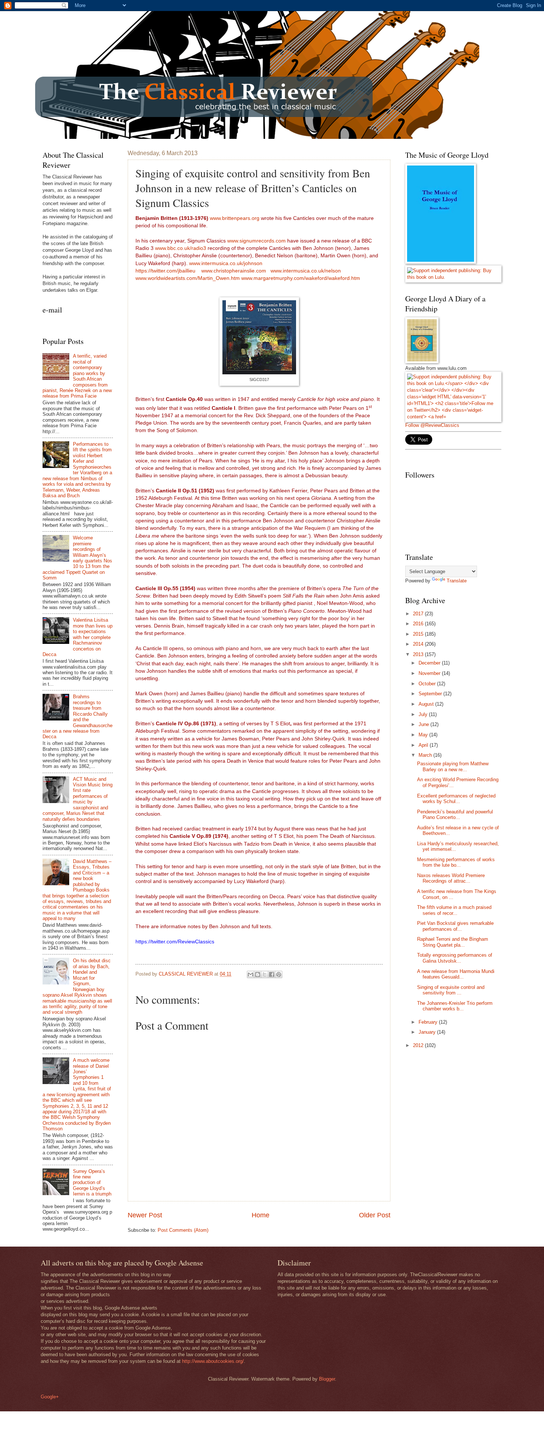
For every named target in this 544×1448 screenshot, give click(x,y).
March (426, 755)
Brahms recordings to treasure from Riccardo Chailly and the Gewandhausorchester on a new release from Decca (78, 716)
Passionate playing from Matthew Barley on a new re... (452, 766)
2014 (419, 644)
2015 (419, 634)
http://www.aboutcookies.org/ (213, 1361)
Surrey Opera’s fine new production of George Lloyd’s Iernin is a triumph (92, 1182)
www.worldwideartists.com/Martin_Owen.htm (188, 278)
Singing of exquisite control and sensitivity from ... (450, 990)
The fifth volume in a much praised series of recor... (454, 910)
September (431, 693)
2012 (419, 1045)
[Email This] (250, 974)
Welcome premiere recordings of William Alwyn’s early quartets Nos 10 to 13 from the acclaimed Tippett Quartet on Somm (77, 558)
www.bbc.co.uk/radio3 (180, 248)
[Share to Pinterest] (278, 974)
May (424, 735)
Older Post (374, 1215)
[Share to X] (264, 974)
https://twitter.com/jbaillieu (165, 271)
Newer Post (145, 1215)
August (427, 704)
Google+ (50, 1396)
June (424, 724)
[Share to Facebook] (271, 974)
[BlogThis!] (257, 974)
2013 (419, 654)
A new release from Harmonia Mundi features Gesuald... (455, 974)
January (428, 1032)
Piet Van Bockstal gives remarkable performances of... (455, 926)
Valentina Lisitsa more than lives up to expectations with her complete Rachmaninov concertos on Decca (78, 637)
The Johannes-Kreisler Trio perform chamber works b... (455, 1005)
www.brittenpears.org (235, 218)
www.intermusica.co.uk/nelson (306, 271)
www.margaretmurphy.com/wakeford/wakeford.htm (300, 278)
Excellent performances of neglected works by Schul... (456, 798)
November (430, 673)
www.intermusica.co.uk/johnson (225, 263)
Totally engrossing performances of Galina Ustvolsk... (454, 957)
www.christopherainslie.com (234, 271)
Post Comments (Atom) (183, 1230)
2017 (419, 613)
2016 (419, 623)
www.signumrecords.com (256, 241)
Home (260, 1215)
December (430, 663)
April (424, 745)
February (429, 1022)
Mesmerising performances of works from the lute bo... (456, 862)
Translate (457, 580)
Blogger (327, 1379)
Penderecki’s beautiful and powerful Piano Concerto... (455, 814)
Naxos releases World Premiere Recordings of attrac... (451, 878)
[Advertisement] (460, 1107)
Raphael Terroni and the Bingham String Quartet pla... (452, 941)
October (428, 683)
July (424, 714)
